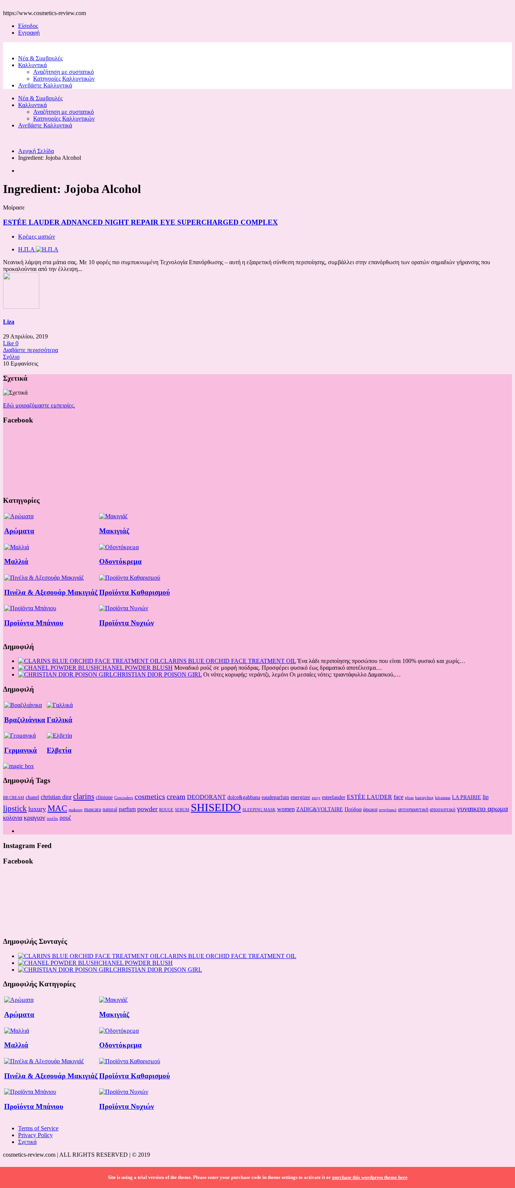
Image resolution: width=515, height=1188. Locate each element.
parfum (127, 809)
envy (316, 798)
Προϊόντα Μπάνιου (33, 623)
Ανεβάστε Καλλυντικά (45, 85)
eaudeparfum (275, 797)
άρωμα (370, 809)
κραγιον (34, 817)
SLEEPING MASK (259, 810)
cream (176, 796)
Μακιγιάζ (114, 531)
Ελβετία (59, 750)
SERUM (182, 810)
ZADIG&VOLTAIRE (319, 809)
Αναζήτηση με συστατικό (63, 72)
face (398, 797)
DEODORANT (206, 797)
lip (486, 797)
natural (110, 809)
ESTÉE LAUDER (369, 797)
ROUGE (166, 810)
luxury (37, 809)
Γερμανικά (20, 750)
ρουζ (65, 817)
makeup (76, 810)
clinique (104, 797)
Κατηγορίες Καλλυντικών (64, 78)
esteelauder (333, 797)
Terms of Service (38, 1128)
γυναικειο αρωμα (482, 808)
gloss (409, 798)
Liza (8, 321)
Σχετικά (27, 1142)
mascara (92, 809)
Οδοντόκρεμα (120, 561)
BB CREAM (13, 798)
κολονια (12, 817)
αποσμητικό (442, 809)
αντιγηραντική (413, 809)
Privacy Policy (35, 1135)
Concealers (123, 798)
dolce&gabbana (243, 797)
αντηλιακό (388, 810)
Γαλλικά (59, 720)
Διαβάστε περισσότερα (30, 350)
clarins (83, 796)
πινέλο (52, 818)
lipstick (15, 808)
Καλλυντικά (32, 65)
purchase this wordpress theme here (370, 1177)
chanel (32, 797)
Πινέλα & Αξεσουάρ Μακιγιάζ (51, 592)
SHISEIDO (216, 807)
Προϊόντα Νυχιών (126, 623)
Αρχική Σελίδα (36, 151)
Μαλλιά (16, 561)
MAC (57, 808)
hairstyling (424, 798)
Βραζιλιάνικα (24, 720)
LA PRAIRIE (466, 797)
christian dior (56, 797)
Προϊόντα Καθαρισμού (134, 592)
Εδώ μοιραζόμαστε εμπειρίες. (39, 405)
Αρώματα (19, 531)
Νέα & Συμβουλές (40, 58)
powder (147, 809)
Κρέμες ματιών (36, 236)
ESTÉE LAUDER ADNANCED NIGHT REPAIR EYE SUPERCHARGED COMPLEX (140, 222)
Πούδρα (353, 809)
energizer (300, 797)
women (286, 809)
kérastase (443, 798)
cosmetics (150, 796)
